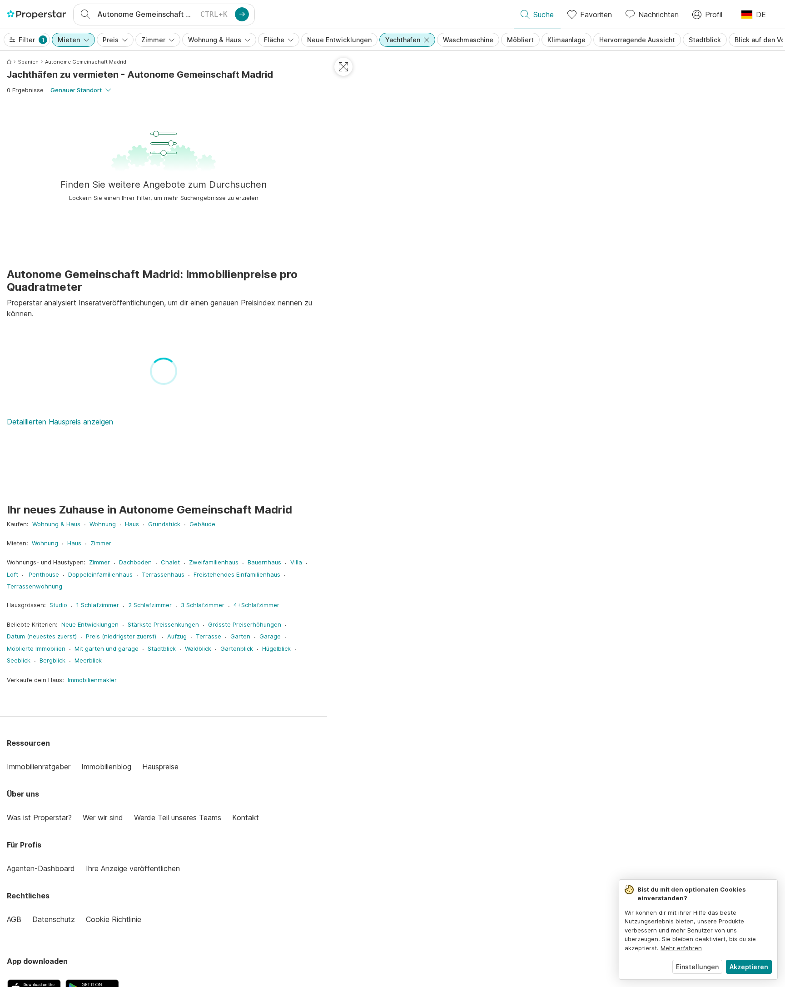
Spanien (28, 62)
